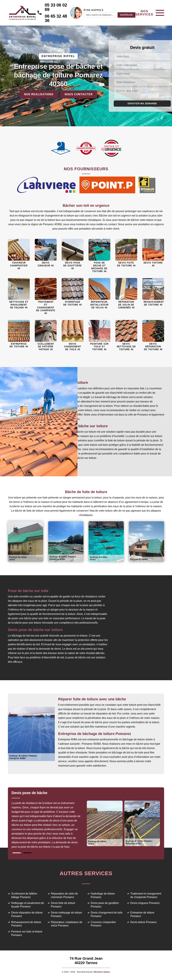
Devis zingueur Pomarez (145, 903)
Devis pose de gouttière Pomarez (105, 905)
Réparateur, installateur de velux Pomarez (66, 924)
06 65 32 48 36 (56, 18)
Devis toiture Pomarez (143, 922)
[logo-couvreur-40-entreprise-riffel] (22, 12)
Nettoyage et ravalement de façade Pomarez (27, 905)
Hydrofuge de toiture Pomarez (103, 895)
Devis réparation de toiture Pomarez (27, 914)
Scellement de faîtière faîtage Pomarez (24, 895)
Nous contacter (79, 94)
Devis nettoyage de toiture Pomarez (66, 914)
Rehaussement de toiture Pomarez (26, 924)
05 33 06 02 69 (56, 7)
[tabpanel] (48, 821)
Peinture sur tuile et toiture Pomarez (26, 933)
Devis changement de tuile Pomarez (106, 914)
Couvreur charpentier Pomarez (103, 924)
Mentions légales (102, 972)
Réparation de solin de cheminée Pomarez (64, 895)
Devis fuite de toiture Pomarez (63, 905)
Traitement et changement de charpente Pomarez (145, 895)
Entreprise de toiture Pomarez (142, 914)
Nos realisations (38, 94)
